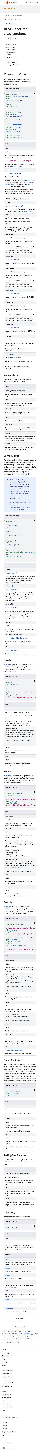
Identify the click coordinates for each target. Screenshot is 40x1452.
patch (7, 1299)
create (7, 1268)
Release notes (6, 1404)
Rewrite (17, 545)
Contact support (7, 1394)
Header (17, 525)
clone (7, 1259)
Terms (3, 1443)
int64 (13, 340)
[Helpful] (15, 19)
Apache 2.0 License (32, 1335)
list (6, 1291)
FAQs (3, 1410)
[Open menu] (3, 2)
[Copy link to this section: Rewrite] (14, 902)
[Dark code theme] (34, 93)
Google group (6, 1401)
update (28, 184)
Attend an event (7, 1386)
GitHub (4, 1365)
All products (5, 1435)
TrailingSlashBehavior (18, 638)
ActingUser (17, 116)
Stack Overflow (6, 1397)
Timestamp (15, 238)
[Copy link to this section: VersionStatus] (21, 375)
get (6, 1282)
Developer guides (7, 1353)
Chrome (4, 1425)
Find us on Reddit (7, 1377)
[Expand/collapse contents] (16, 44)
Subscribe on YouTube (8, 1383)
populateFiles (10, 1308)
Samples (4, 1359)
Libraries (4, 1362)
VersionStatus (23, 97)
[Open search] (26, 2)
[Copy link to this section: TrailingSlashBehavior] (28, 1155)
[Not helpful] (18, 19)
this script (13, 505)
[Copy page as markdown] (12, 38)
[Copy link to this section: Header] (14, 660)
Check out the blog (7, 1373)
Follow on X (5, 1380)
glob (17, 751)
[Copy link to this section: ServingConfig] (21, 456)
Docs (12, 16)
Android (4, 1422)
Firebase (6, 16)
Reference (20, 16)
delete (7, 1275)
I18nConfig (17, 557)
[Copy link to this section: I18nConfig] (17, 1213)
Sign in (35, 2)
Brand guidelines (7, 1407)
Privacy (9, 1443)
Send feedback (11, 24)
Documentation (9, 8)
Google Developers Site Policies (22, 1337)
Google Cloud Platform (9, 1432)
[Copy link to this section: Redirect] (15, 772)
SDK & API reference (8, 1356)
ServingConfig (18, 100)
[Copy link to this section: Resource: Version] (31, 74)
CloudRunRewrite (19, 945)
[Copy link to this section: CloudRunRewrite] (25, 1060)
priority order (25, 474)
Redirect (18, 535)
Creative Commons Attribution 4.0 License (25, 1333)
